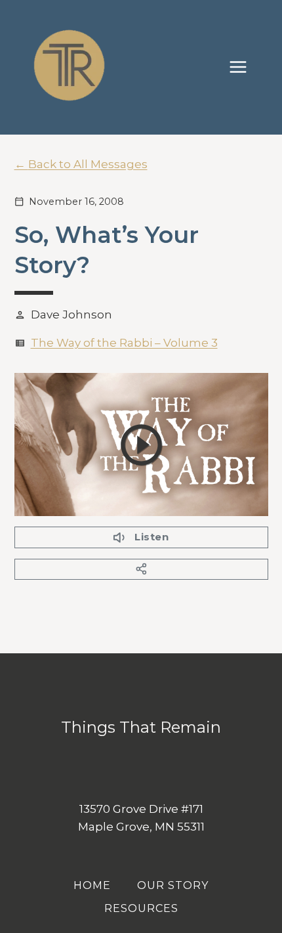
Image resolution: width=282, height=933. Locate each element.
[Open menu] (244, 67)
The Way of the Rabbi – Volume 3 (124, 342)
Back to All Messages (88, 164)
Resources (141, 908)
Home (92, 885)
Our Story (173, 885)
